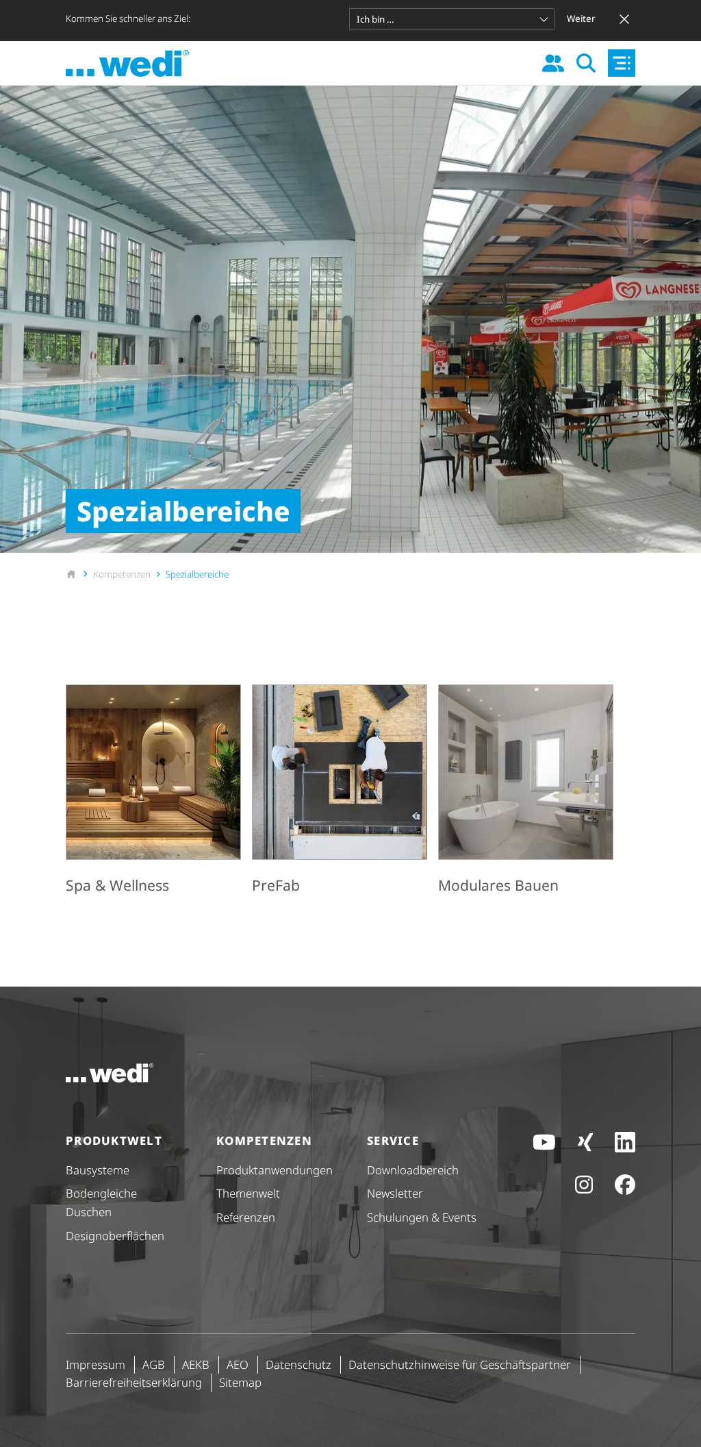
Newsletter (395, 1193)
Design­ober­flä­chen (115, 1236)
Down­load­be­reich (413, 1170)
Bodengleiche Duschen (101, 1202)
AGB (153, 1364)
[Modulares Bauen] (525, 791)
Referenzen (245, 1217)
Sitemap (240, 1382)
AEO (237, 1364)
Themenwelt (248, 1193)
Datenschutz (298, 1364)
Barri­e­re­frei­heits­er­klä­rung (134, 1382)
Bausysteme (97, 1170)
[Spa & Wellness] (153, 791)
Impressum (95, 1364)
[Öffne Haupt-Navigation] (621, 63)
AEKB (195, 1364)
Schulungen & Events (421, 1217)
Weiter (581, 18)
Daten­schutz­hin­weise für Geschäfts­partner (459, 1364)
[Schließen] (624, 19)
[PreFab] (339, 791)
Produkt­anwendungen (274, 1170)
